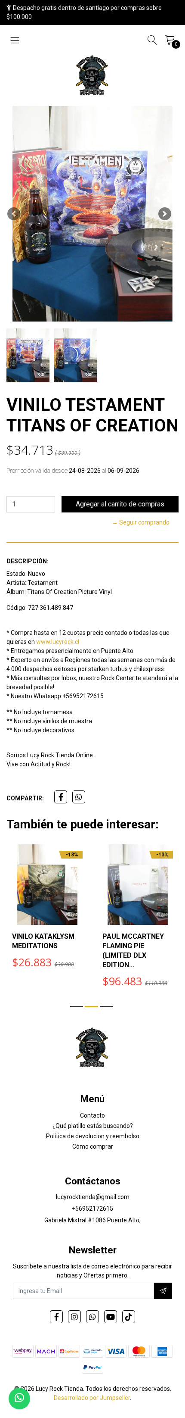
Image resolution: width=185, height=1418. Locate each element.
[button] (14, 214)
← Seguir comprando (141, 522)
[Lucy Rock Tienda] (92, 76)
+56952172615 (92, 1208)
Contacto (92, 1115)
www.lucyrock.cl (57, 641)
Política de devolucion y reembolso (92, 1136)
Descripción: (27, 561)
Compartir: (25, 798)
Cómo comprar (92, 1146)
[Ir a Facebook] (56, 1317)
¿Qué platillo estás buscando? (92, 1125)
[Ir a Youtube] (111, 1317)
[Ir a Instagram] (74, 1317)
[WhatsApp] (92, 1317)
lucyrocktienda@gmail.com (93, 1196)
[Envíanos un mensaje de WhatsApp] (19, 1398)
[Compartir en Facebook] (61, 797)
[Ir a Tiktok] (129, 1317)
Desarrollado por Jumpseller (92, 1397)
